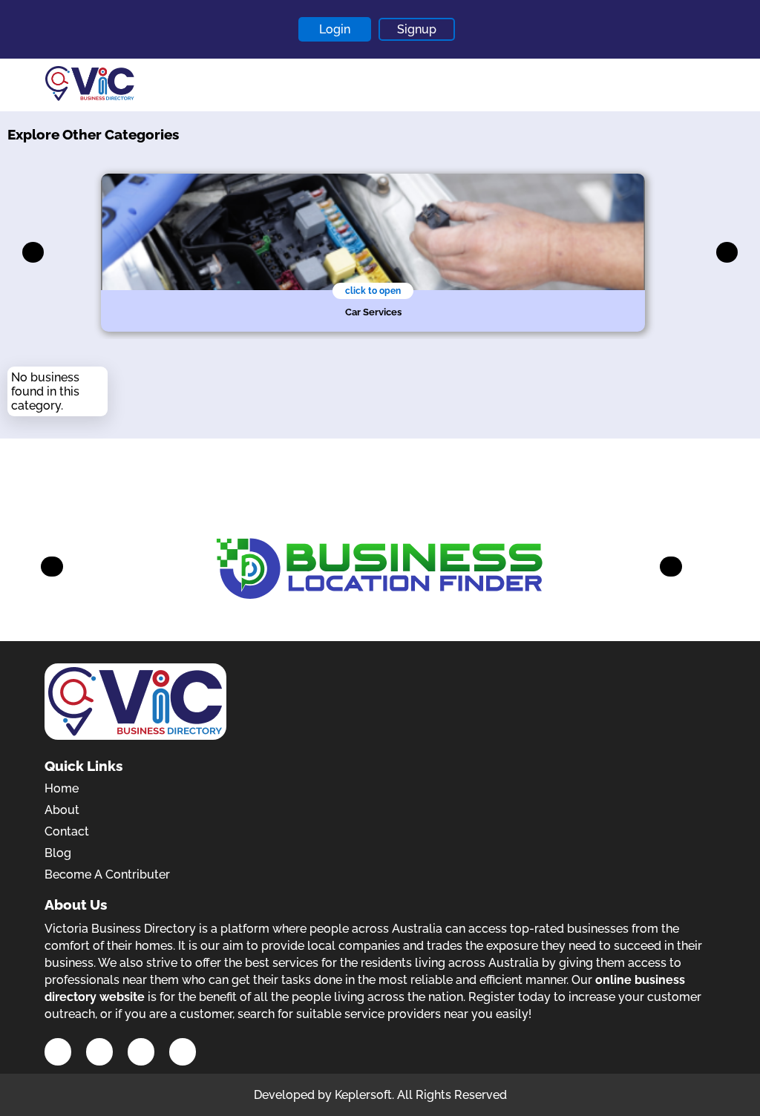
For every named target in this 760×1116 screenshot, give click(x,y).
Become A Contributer (107, 874)
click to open (373, 291)
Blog (58, 853)
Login (334, 29)
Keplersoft (363, 1095)
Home (62, 788)
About (62, 810)
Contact (67, 831)
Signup (416, 29)
